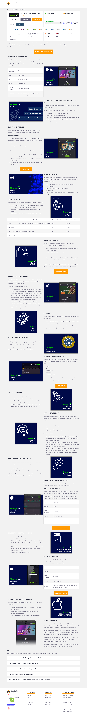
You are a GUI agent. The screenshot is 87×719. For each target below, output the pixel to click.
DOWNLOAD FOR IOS (61, 593)
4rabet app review (66, 706)
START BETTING (61, 385)
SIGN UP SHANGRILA (61, 271)
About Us (29, 695)
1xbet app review (66, 713)
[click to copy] (60, 23)
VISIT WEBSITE (26, 19)
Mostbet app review (67, 704)
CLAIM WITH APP (26, 169)
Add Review (20, 24)
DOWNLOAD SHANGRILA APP (43, 51)
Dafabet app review (67, 711)
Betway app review (66, 697)
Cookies (29, 704)
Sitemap (29, 706)
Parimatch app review (67, 695)
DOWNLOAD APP (36, 19)
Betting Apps (14, 9)
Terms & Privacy (30, 699)
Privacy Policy (30, 702)
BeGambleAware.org (11, 704)
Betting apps (26, 3)
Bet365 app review (66, 699)
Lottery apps (59, 3)
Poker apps (49, 3)
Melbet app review (66, 702)
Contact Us (29, 697)
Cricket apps (48, 697)
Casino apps (38, 3)
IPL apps (47, 699)
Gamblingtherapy (10, 705)
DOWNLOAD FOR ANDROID (61, 528)
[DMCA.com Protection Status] (12, 698)
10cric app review (66, 709)
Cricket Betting (70, 3)
